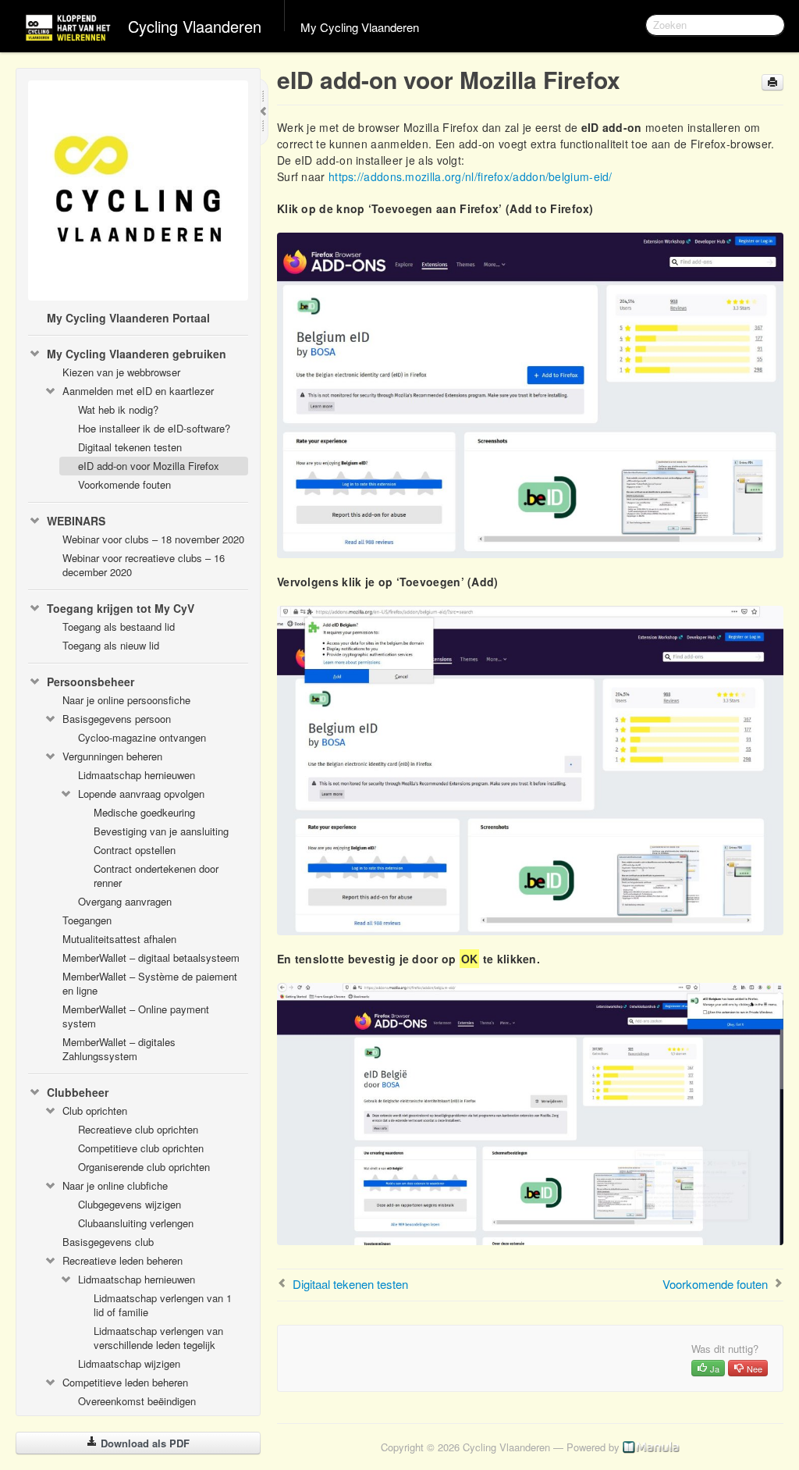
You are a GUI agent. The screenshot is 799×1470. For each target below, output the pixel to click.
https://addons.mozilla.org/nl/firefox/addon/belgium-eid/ (470, 176)
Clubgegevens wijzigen (129, 1204)
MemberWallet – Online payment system (135, 1016)
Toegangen (87, 920)
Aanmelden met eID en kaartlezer (138, 390)
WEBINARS (76, 521)
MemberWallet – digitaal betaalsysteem (151, 957)
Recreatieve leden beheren (122, 1260)
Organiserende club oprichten (144, 1166)
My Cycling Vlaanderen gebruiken (136, 353)
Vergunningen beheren (112, 756)
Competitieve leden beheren (125, 1382)
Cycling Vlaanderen (194, 26)
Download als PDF (144, 1443)
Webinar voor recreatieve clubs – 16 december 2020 (143, 564)
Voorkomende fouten (124, 484)
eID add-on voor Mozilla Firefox (148, 465)
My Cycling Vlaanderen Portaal (128, 318)
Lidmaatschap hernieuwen (136, 774)
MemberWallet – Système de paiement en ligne (149, 983)
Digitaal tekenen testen (130, 447)
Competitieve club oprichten (141, 1148)
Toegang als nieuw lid (110, 645)
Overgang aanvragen (125, 901)
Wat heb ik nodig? (118, 409)
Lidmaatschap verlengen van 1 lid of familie (163, 1304)
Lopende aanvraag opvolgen (141, 793)
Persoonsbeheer (90, 681)
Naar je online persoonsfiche (126, 699)
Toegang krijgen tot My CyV (120, 608)
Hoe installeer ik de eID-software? (154, 428)
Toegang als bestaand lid (118, 626)
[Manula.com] (651, 1447)
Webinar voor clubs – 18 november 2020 (153, 539)
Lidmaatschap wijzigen (129, 1363)
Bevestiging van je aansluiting (161, 831)
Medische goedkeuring (144, 812)
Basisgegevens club (108, 1241)
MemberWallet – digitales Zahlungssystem (119, 1048)
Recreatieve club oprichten (138, 1129)
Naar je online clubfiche (115, 1185)
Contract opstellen (135, 849)
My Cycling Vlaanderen (359, 27)
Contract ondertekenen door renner (156, 875)
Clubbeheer (77, 1092)
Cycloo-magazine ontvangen (142, 737)
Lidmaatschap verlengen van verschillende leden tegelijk (158, 1337)
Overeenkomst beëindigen (137, 1400)
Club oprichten (94, 1110)
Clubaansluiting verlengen (136, 1223)
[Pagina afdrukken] (772, 82)
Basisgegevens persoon (116, 718)
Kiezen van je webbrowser (121, 372)
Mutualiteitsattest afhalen (119, 938)
